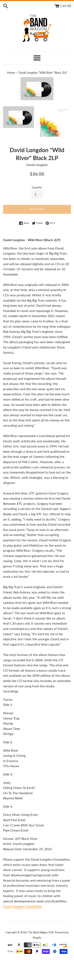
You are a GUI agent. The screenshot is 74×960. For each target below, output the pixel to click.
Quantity (37, 187)
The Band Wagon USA (41, 932)
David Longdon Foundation (22, 906)
